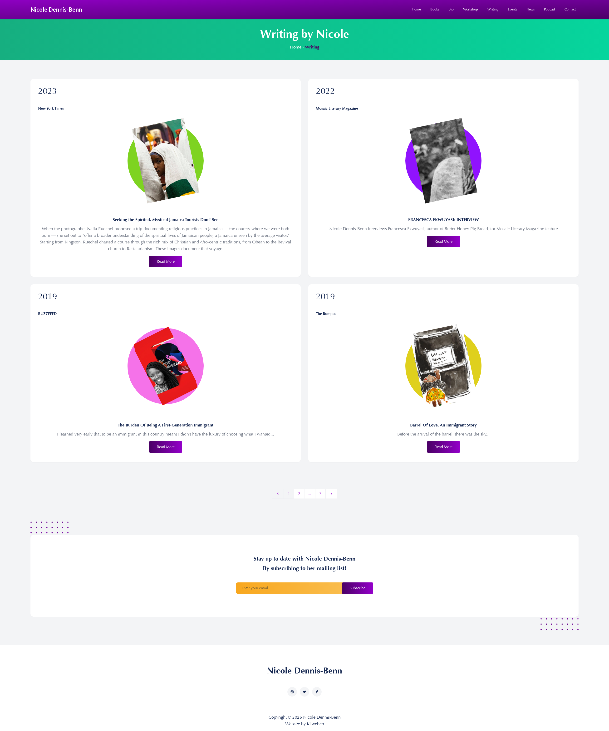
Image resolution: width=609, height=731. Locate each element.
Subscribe (357, 588)
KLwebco (315, 723)
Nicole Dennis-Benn (304, 671)
